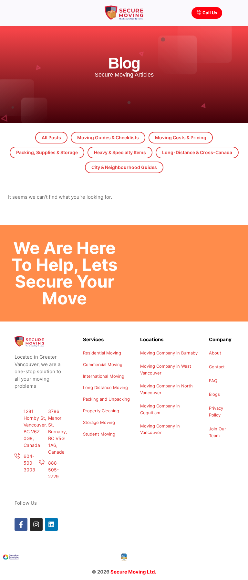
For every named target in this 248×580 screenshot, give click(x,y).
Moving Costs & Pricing (180, 137)
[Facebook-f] (21, 524)
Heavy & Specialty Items (120, 152)
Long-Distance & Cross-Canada (197, 152)
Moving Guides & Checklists (108, 137)
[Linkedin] (51, 524)
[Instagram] (36, 524)
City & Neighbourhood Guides (124, 167)
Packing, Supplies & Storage (47, 152)
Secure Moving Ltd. (133, 572)
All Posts (51, 137)
